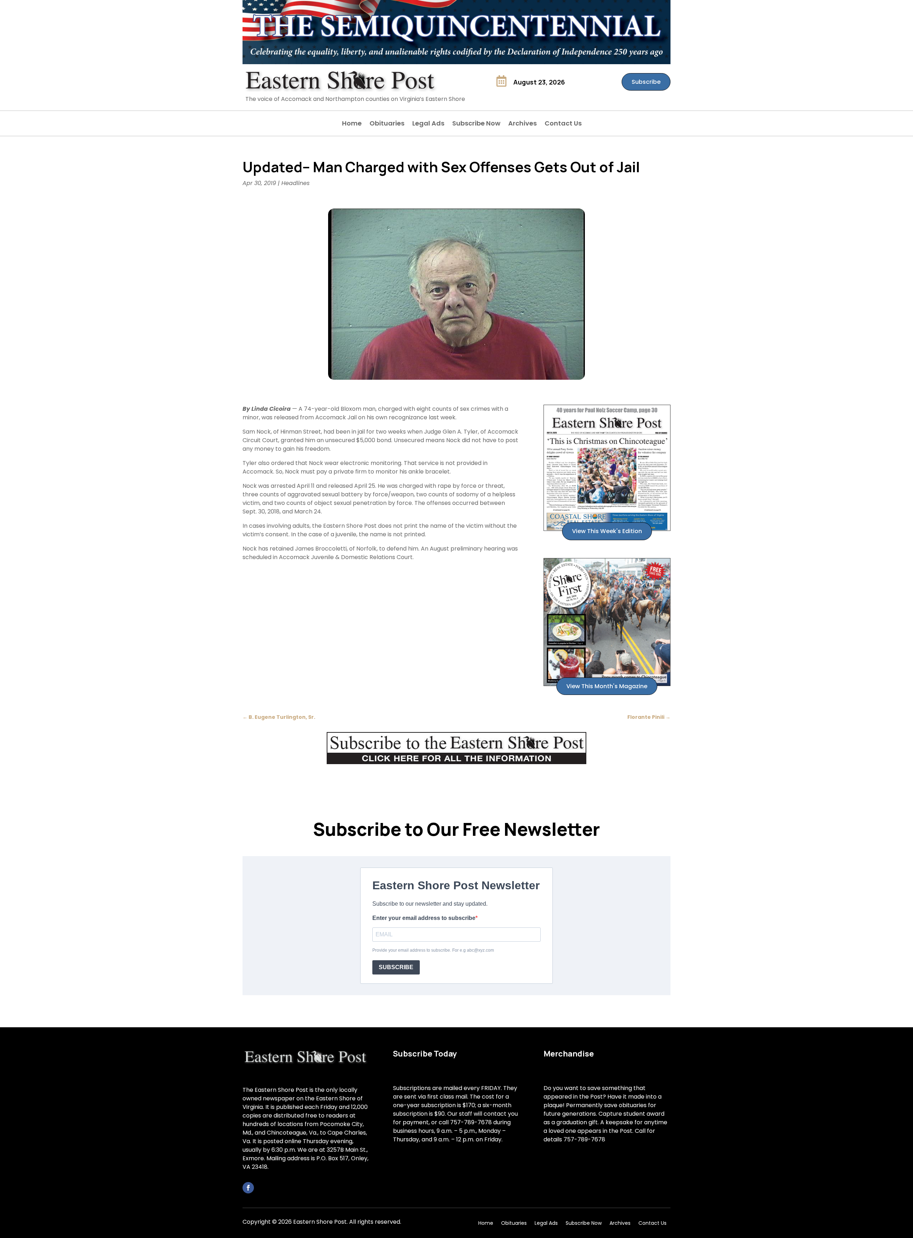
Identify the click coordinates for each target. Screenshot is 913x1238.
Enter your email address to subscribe (423, 918)
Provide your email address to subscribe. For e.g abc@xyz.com (433, 950)
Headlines (295, 183)
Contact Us (563, 124)
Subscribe (646, 82)
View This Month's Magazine (606, 686)
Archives (522, 124)
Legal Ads (428, 124)
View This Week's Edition (607, 531)
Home (352, 124)
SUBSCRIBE (396, 967)
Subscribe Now (476, 124)
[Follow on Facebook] (248, 1187)
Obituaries (386, 124)
